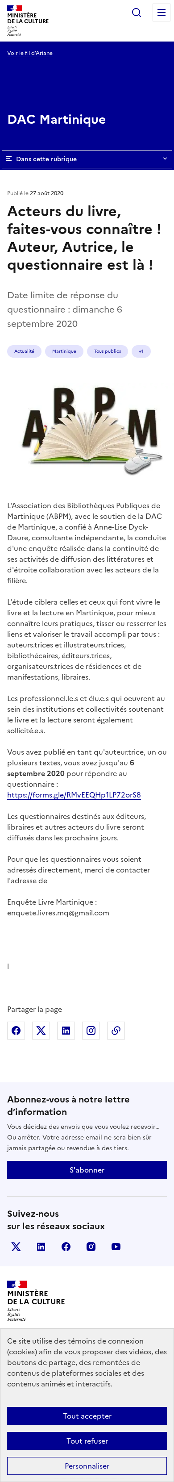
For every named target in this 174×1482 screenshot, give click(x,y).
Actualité (24, 351)
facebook (66, 1247)
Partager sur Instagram (91, 1030)
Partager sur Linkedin (66, 1030)
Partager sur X (41, 1030)
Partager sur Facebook (16, 1030)
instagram (91, 1247)
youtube (116, 1247)
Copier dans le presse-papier (116, 1030)
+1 (141, 351)
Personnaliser (87, 1466)
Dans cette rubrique (46, 159)
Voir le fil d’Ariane (30, 53)
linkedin (41, 1247)
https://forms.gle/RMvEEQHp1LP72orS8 (74, 794)
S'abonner (87, 1170)
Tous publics (107, 351)
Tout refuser (87, 1441)
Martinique (64, 351)
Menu (161, 12)
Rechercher (136, 12)
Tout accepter (87, 1416)
